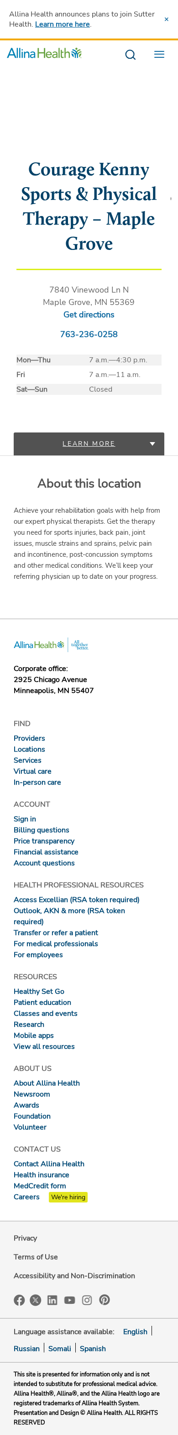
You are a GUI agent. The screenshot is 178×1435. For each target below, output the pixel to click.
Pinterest (104, 1299)
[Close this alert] (166, 19)
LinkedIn (52, 1299)
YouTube (69, 1299)
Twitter (36, 1300)
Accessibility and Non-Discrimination (74, 1276)
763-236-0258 (89, 334)
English (135, 1332)
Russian (27, 1349)
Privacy (25, 1238)
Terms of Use (36, 1257)
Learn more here (62, 24)
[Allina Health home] (44, 55)
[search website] (130, 55)
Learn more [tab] (89, 443)
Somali (59, 1349)
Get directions (89, 314)
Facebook (19, 1300)
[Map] (89, 140)
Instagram (87, 1299)
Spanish (93, 1349)
